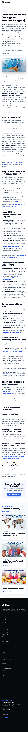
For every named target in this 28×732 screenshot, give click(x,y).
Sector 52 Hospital (5, 641)
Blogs (3, 673)
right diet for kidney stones (13, 372)
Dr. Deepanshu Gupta (6, 668)
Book (25, 728)
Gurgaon (4, 391)
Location (3, 675)
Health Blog (4, 647)
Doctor (11, 728)
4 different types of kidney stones (14, 331)
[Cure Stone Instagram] (6, 623)
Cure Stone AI (4, 652)
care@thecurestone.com (7, 617)
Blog (3, 7)
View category (5, 511)
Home (3, 728)
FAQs (3, 650)
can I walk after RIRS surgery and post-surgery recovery (13, 245)
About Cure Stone (5, 666)
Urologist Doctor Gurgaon (7, 659)
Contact (16, 728)
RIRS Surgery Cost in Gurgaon (8, 657)
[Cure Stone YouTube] (3, 623)
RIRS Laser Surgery (5, 632)
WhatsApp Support (6, 619)
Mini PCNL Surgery (5, 634)
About (7, 728)
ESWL (16, 201)
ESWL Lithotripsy (5, 639)
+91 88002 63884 (5, 615)
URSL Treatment (5, 636)
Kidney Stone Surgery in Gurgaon (8, 629)
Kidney (7, 7)
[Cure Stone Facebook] (9, 623)
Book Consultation (14, 494)
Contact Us (4, 670)
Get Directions (6, 717)
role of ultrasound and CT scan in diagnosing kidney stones (14, 277)
